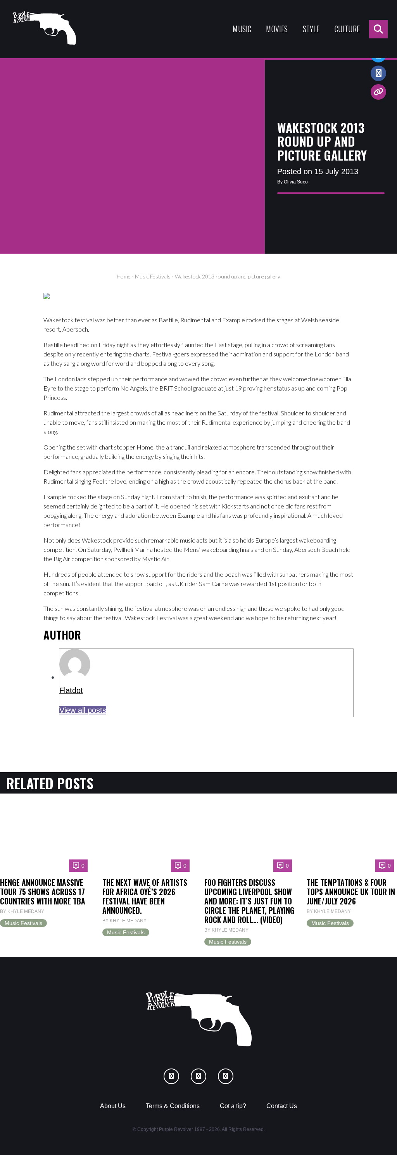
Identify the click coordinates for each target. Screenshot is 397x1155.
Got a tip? (233, 1106)
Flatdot (71, 690)
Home (124, 276)
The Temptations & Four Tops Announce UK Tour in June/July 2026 (351, 892)
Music (242, 29)
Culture (347, 29)
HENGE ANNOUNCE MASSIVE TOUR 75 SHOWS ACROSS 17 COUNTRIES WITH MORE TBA (42, 892)
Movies (277, 29)
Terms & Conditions (173, 1106)
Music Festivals (153, 276)
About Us (113, 1106)
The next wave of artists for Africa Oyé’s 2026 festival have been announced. (144, 896)
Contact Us (281, 1106)
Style (311, 29)
